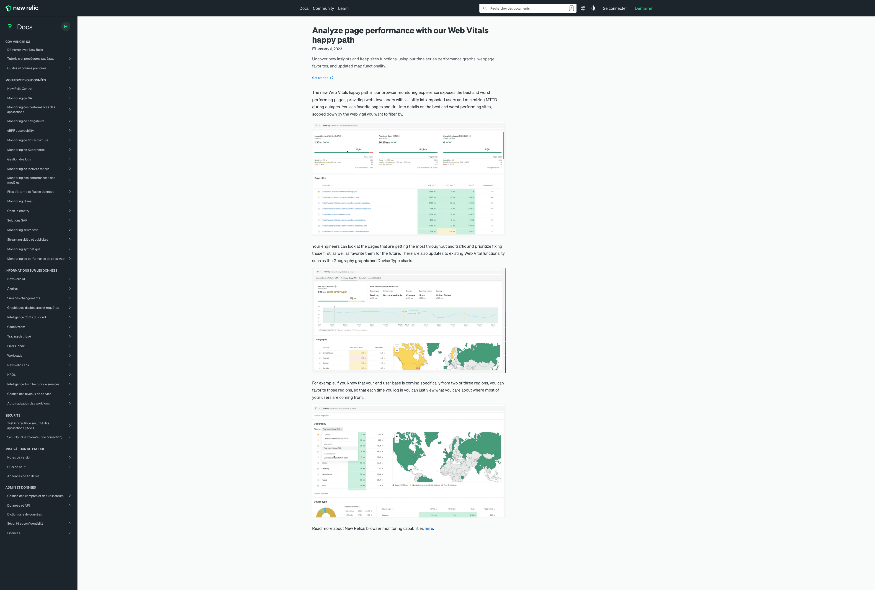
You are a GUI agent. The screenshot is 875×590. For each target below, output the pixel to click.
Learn (343, 8)
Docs (304, 8)
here (429, 528)
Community (323, 8)
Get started (320, 77)
